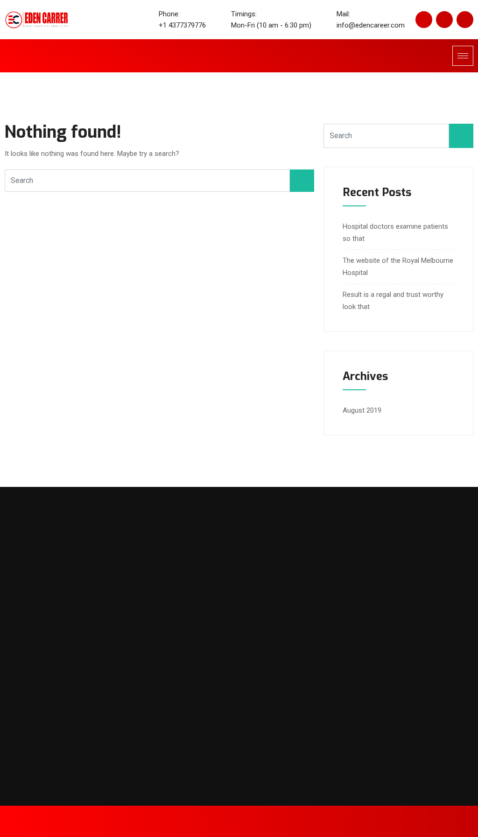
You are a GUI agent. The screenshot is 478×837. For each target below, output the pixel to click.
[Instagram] (465, 19)
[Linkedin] (444, 19)
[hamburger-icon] (462, 56)
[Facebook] (423, 19)
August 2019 (362, 410)
